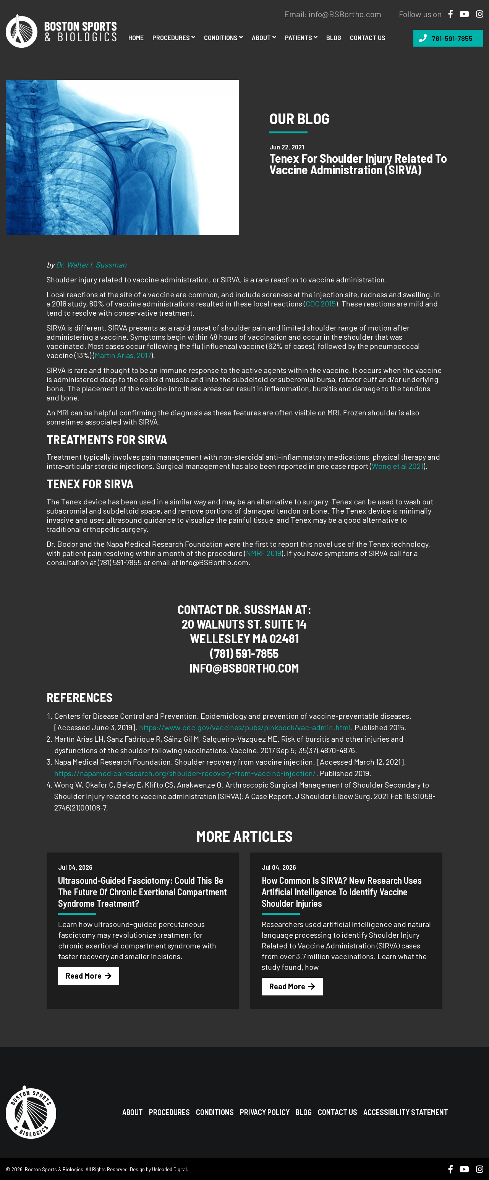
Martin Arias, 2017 (123, 355)
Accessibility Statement (405, 1112)
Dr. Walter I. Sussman (91, 264)
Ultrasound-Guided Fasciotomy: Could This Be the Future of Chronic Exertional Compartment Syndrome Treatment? (142, 892)
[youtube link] (461, 14)
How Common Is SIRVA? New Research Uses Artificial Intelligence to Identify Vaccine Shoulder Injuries (342, 892)
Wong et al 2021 (397, 465)
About (261, 37)
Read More (84, 975)
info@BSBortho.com (344, 14)
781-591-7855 (452, 38)
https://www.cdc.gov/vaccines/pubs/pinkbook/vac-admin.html (245, 727)
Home (136, 37)
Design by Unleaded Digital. (159, 1169)
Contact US (367, 37)
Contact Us (337, 1112)
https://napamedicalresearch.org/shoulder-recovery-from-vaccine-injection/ (185, 773)
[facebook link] (448, 14)
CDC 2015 (321, 303)
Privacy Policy (265, 1112)
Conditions (221, 37)
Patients (298, 37)
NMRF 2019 (263, 553)
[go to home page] (61, 29)
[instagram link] (476, 14)
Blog (333, 37)
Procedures (171, 37)
